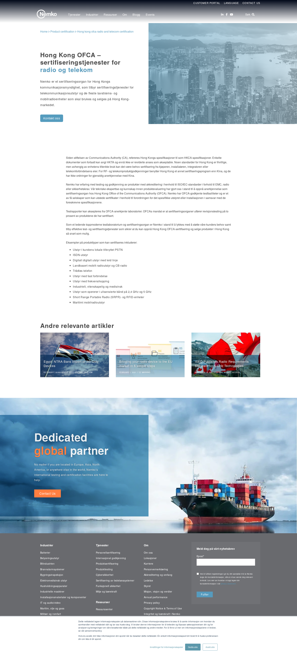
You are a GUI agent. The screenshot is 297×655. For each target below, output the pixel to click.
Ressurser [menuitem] (110, 15)
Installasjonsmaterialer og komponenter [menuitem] (63, 597)
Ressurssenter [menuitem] (104, 609)
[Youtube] (231, 14)
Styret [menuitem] (147, 586)
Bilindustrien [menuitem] (47, 563)
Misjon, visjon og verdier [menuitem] (158, 591)
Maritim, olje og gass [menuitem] (52, 608)
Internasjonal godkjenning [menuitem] (111, 558)
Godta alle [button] (193, 647)
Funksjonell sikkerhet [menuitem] (108, 586)
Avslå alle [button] (210, 647)
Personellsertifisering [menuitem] (108, 552)
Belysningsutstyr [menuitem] (49, 558)
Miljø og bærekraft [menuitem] (106, 591)
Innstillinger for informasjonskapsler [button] (166, 647)
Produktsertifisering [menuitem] (107, 563)
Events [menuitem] (150, 15)
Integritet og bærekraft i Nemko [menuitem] (162, 614)
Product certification (62, 31)
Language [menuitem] (231, 3)
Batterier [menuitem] (45, 552)
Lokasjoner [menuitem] (150, 558)
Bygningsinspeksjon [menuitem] (51, 574)
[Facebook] (227, 14)
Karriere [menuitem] (148, 563)
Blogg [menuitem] (136, 15)
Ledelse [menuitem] (148, 580)
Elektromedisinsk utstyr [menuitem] (53, 580)
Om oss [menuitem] (148, 552)
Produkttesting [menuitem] (104, 569)
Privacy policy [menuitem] (152, 602)
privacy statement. (229, 583)
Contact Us (251, 3)
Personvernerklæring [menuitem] (156, 569)
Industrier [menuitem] (92, 15)
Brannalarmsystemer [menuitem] (52, 569)
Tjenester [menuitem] (74, 15)
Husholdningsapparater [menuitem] (53, 586)
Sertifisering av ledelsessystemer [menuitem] (115, 580)
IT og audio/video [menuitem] (50, 602)
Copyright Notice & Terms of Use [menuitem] (163, 608)
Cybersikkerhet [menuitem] (104, 574)
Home (44, 31)
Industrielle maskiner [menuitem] (52, 591)
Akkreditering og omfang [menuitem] (158, 574)
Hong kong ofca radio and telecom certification (105, 31)
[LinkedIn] (222, 14)
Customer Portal (206, 3)
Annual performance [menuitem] (155, 597)
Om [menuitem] (125, 15)
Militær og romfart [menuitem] (50, 614)
